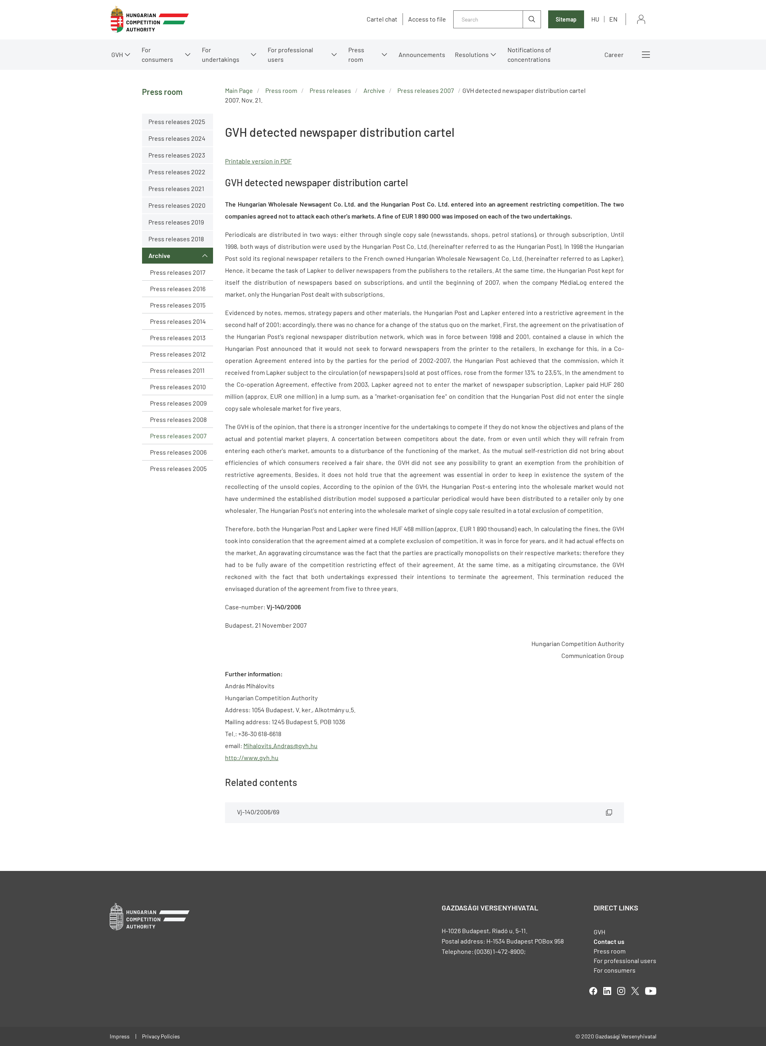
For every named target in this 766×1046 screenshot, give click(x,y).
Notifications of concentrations (529, 54)
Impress (120, 1036)
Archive (159, 255)
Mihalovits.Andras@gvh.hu (280, 745)
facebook (593, 991)
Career (614, 54)
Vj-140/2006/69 (258, 812)
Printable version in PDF (258, 161)
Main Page (239, 90)
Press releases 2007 (178, 435)
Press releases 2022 (176, 171)
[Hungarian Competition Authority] (150, 19)
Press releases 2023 (176, 155)
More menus (646, 54)
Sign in (641, 19)
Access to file (427, 19)
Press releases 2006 (178, 452)
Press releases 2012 (178, 354)
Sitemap (566, 19)
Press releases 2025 (176, 121)
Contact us (609, 941)
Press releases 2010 (178, 386)
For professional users (290, 54)
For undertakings (220, 54)
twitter (635, 991)
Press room (356, 54)
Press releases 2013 (177, 337)
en (613, 19)
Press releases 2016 (177, 288)
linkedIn (607, 991)
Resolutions (472, 54)
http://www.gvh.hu (251, 757)
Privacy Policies (161, 1036)
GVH (117, 54)
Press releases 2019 (176, 222)
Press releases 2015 (177, 305)
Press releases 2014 (178, 321)
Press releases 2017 (177, 272)
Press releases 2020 (176, 205)
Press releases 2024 (176, 138)
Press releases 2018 (176, 238)
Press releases (330, 90)
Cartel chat (382, 19)
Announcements (422, 54)
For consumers (615, 970)
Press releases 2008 (178, 419)
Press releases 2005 (178, 468)
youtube (650, 991)
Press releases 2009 (178, 403)
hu (595, 19)
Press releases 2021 (176, 188)
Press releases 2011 (177, 370)
